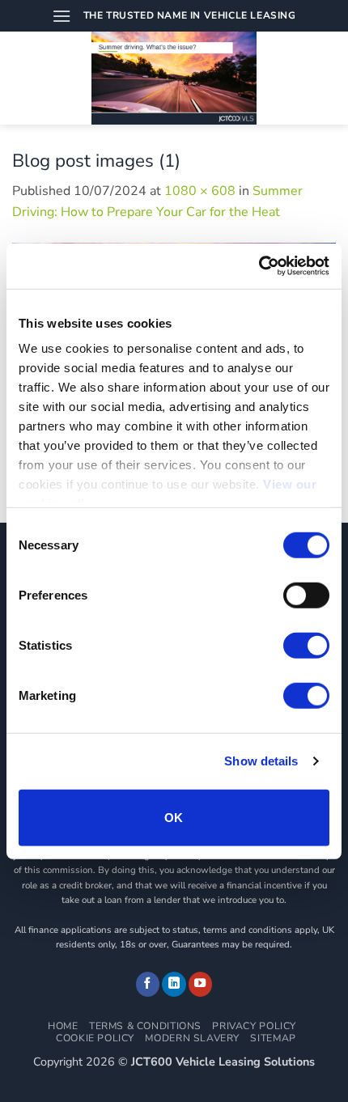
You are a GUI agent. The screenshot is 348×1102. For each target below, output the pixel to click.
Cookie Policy (95, 1038)
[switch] (306, 595)
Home (63, 1025)
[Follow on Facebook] (148, 984)
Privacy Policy (254, 1025)
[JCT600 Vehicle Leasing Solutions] (174, 78)
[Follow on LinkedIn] (174, 984)
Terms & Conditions (145, 1025)
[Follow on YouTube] (201, 984)
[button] (61, 16)
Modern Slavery (192, 1038)
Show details (261, 761)
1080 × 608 (200, 191)
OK (174, 817)
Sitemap (272, 1038)
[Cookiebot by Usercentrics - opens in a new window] (258, 266)
